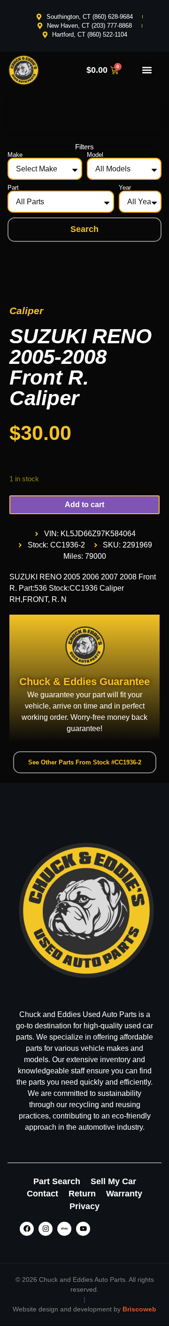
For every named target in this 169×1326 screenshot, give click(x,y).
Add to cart (84, 505)
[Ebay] (64, 1229)
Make (15, 155)
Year (125, 188)
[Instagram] (45, 1229)
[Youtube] (83, 1229)
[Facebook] (27, 1229)
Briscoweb (139, 1309)
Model (95, 155)
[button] (146, 70)
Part (13, 188)
